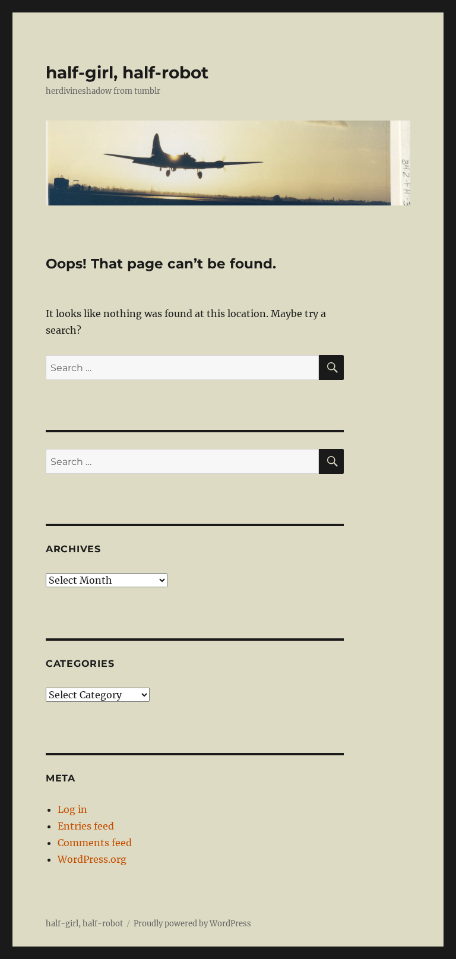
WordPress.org (92, 859)
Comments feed (95, 843)
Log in (72, 809)
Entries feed (86, 826)
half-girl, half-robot (127, 72)
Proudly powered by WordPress (192, 924)
